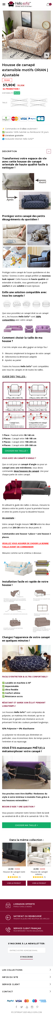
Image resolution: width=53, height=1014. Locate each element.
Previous (4, 863)
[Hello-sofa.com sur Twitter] (21, 1007)
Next (48, 863)
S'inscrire (26, 957)
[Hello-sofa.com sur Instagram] (32, 1007)
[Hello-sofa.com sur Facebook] (16, 1007)
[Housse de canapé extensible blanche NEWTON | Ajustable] (39, 854)
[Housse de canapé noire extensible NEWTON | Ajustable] (14, 854)
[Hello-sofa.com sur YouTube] (27, 1007)
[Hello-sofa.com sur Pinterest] (37, 1007)
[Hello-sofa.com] (20, 4)
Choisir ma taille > (16, 451)
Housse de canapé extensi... (39, 873)
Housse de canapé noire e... (14, 873)
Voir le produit (14, 883)
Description (9, 151)
